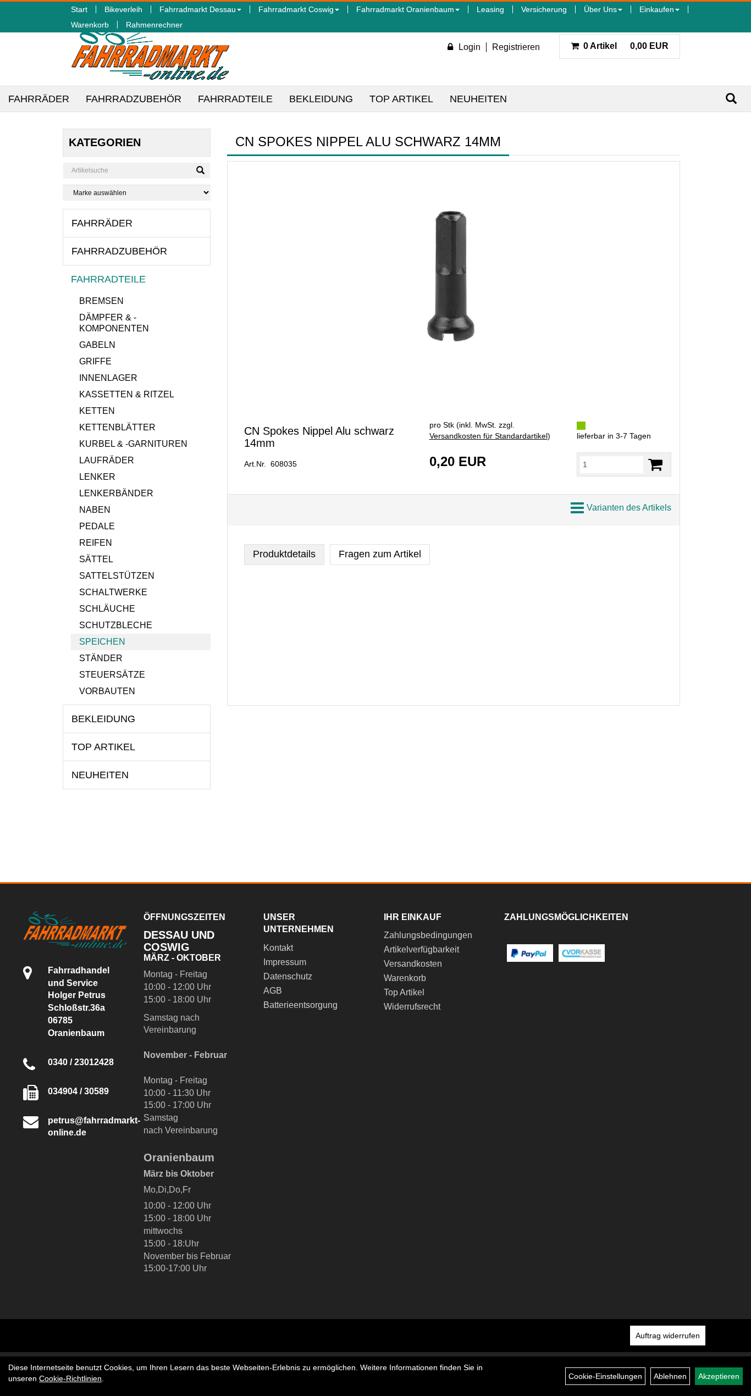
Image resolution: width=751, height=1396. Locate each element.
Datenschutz (287, 976)
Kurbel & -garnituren (133, 443)
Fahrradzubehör (133, 98)
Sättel (96, 559)
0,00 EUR (626, 46)
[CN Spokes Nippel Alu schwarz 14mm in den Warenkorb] (655, 465)
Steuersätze (112, 674)
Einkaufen (656, 9)
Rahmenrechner (154, 25)
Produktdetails (284, 554)
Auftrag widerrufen (668, 1335)
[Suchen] (731, 98)
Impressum (284, 962)
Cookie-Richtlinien (70, 1378)
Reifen (95, 542)
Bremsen (101, 301)
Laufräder (106, 460)
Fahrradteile (235, 98)
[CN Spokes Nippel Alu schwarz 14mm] (454, 279)
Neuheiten (478, 98)
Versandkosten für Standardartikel (488, 435)
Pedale (97, 526)
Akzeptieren (718, 1376)
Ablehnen (670, 1376)
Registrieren (516, 47)
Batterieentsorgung (300, 1005)
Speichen (102, 641)
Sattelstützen (116, 575)
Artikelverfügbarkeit (421, 949)
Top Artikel (401, 98)
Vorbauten (107, 691)
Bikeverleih (123, 9)
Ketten (97, 411)
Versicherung (544, 9)
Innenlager (108, 378)
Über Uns (600, 9)
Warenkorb (90, 25)
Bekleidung (321, 98)
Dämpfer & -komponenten (114, 323)
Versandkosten (413, 963)
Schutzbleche (115, 625)
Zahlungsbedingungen (428, 935)
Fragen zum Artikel (380, 554)
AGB (272, 990)
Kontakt (278, 947)
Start (79, 9)
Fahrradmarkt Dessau (197, 9)
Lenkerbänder (116, 493)
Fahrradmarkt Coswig (296, 9)
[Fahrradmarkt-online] (150, 51)
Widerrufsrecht (412, 1006)
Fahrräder (38, 98)
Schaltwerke (113, 592)
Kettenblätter (117, 427)
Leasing (490, 9)
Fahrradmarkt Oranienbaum (405, 9)
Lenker (97, 476)
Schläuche (107, 608)
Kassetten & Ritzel (126, 394)
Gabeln (97, 345)
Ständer (101, 658)
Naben (95, 509)
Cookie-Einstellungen (605, 1376)
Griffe (95, 361)
